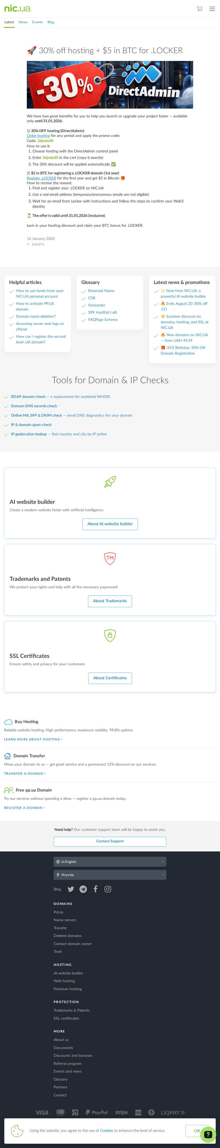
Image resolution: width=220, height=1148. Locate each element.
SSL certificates (66, 1018)
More (59, 1031)
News (23, 22)
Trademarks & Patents (72, 1010)
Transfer (60, 928)
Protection (66, 1002)
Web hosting (64, 981)
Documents (63, 1048)
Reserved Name (101, 291)
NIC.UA (17, 8)
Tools (58, 952)
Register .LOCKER (41, 178)
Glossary (61, 1079)
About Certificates (110, 678)
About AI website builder (110, 524)
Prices (58, 912)
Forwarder (96, 305)
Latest (9, 22)
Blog (50, 22)
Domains (63, 903)
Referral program (68, 1064)
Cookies (106, 1131)
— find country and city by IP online (59, 434)
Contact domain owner (73, 944)
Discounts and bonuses (73, 1056)
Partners (60, 1087)
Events (37, 22)
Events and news (68, 1071)
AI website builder (68, 973)
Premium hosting (68, 989)
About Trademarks (110, 601)
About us (61, 1040)
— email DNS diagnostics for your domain (71, 415)
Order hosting (38, 136)
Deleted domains (68, 936)
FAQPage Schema (103, 320)
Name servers (65, 920)
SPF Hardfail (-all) (102, 312)
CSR (91, 298)
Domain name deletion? (36, 316)
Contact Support (110, 841)
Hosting (63, 964)
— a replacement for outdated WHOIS (60, 397)
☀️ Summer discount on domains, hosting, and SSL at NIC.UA (184, 322)
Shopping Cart (200, 8)
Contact (60, 1095)
